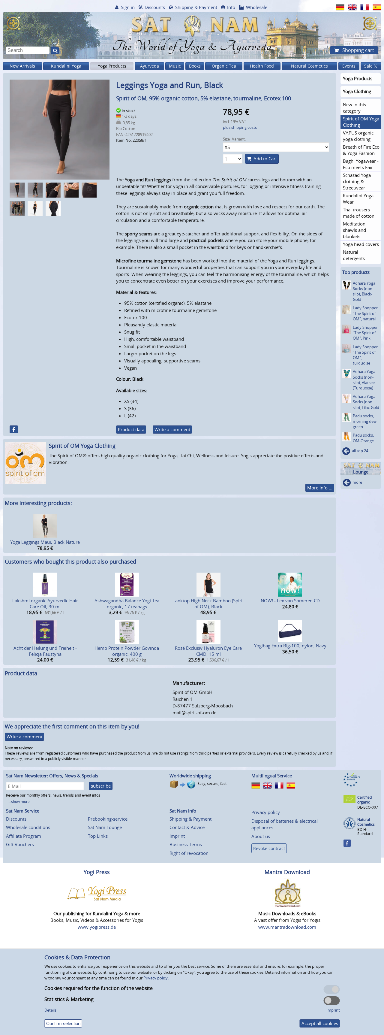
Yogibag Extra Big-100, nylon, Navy (290, 646)
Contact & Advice (187, 827)
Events (349, 66)
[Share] (14, 429)
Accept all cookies (320, 1023)
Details (50, 1010)
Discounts (155, 7)
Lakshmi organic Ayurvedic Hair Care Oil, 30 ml (45, 604)
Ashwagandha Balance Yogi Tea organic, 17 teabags (126, 604)
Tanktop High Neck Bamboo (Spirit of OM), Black (208, 604)
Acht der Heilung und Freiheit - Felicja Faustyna (45, 651)
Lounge (360, 472)
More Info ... (319, 488)
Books (195, 66)
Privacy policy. (156, 978)
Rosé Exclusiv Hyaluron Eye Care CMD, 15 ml (208, 651)
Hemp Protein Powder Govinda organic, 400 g (126, 651)
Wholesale (256, 7)
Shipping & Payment (196, 7)
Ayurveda (149, 66)
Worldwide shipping (190, 776)
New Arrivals (22, 66)
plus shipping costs (240, 127)
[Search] (55, 50)
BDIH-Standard (365, 831)
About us (260, 836)
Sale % (370, 66)
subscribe (101, 786)
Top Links (98, 836)
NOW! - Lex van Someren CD (290, 601)
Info (231, 7)
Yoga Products (112, 66)
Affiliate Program (23, 836)
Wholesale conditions (28, 827)
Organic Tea (224, 66)
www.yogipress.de (97, 927)
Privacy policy (265, 812)
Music (175, 66)
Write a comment (172, 429)
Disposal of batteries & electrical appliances (284, 824)
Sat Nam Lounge (105, 827)
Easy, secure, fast (211, 783)
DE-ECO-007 (367, 807)
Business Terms (186, 844)
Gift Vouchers (20, 844)
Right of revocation (189, 853)
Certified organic (364, 800)
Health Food (262, 66)
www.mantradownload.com (287, 927)
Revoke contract (269, 848)
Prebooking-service (108, 819)
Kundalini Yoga (66, 66)
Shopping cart (357, 50)
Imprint (177, 836)
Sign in (128, 7)
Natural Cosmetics (309, 66)
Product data (131, 429)
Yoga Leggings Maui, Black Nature (45, 542)
